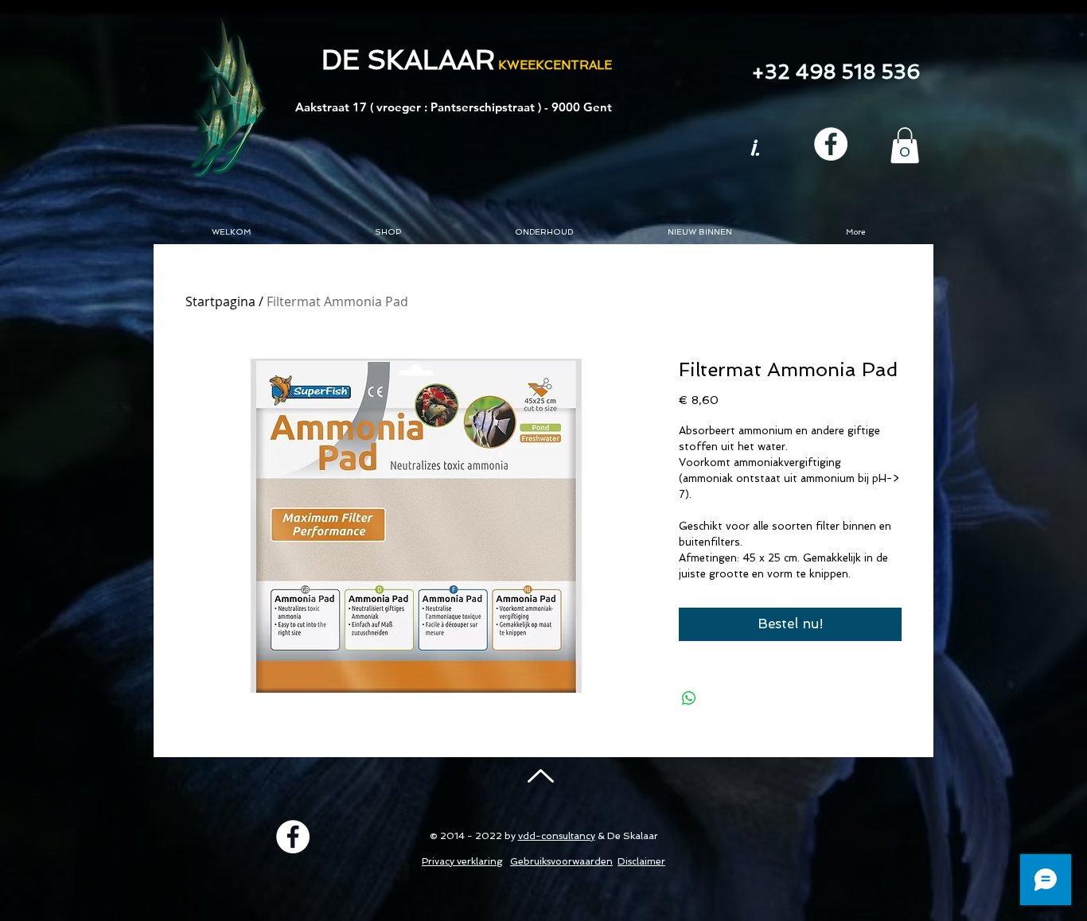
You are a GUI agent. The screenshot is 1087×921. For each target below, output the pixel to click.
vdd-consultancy (556, 835)
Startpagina (220, 301)
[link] (905, 145)
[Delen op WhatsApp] (689, 698)
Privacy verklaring (462, 861)
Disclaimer (641, 861)
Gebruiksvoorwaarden (561, 861)
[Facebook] (830, 144)
